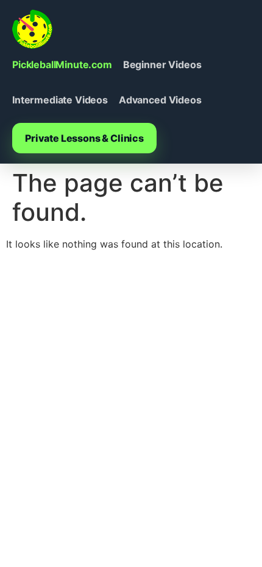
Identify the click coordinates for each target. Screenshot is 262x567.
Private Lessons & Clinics (84, 138)
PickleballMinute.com (62, 64)
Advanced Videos (160, 100)
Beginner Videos (162, 64)
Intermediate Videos (60, 100)
